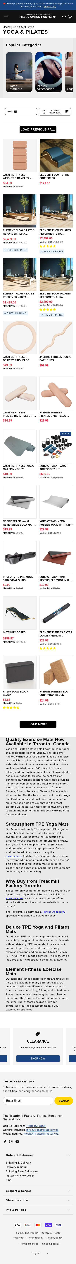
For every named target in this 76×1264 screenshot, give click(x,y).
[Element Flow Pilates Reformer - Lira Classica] (20, 211)
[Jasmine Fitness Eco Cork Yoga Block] (56, 672)
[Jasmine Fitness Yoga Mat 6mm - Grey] (20, 446)
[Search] (64, 17)
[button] (6, 17)
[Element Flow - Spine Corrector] (56, 155)
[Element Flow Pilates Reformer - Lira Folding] (56, 211)
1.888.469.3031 (36, 1126)
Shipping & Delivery (18, 1162)
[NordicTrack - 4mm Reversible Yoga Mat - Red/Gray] (56, 557)
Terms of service (29, 1243)
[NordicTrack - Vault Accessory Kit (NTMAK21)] (56, 446)
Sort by (51, 111)
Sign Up (64, 1100)
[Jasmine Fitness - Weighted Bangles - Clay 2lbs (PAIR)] (20, 155)
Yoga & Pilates (23, 27)
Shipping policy (51, 1243)
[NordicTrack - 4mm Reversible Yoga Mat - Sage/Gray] (20, 502)
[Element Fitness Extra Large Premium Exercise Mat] (56, 613)
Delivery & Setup (17, 1167)
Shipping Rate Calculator (22, 1171)
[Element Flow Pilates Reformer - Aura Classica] (20, 274)
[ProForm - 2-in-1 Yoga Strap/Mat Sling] (20, 557)
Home (7, 27)
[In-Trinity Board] (20, 613)
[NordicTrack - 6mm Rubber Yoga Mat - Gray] (56, 502)
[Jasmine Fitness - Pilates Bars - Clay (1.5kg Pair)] (56, 393)
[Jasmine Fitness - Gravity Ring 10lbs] (20, 337)
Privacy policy (55, 1237)
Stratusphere (14, 856)
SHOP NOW (38, 1058)
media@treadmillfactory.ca (41, 1133)
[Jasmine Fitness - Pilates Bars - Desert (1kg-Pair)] (20, 393)
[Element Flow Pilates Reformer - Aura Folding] (56, 274)
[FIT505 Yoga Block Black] (20, 672)
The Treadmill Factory (37, 1232)
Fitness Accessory (53, 911)
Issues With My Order (20, 1175)
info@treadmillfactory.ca (42, 1130)
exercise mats (14, 898)
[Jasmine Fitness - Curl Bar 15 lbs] (56, 337)
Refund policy (35, 1237)
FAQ (8, 1180)
